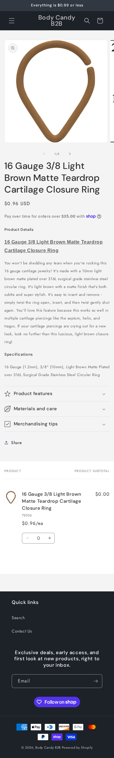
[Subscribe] (95, 681)
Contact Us (22, 631)
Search (18, 618)
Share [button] (16, 443)
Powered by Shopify (77, 747)
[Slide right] (69, 153)
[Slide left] (44, 153)
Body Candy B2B (48, 747)
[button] (11, 20)
